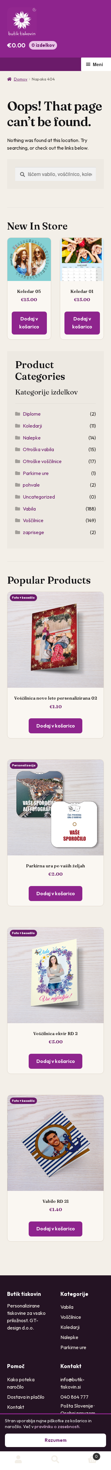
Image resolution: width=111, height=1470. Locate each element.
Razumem (56, 1440)
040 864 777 (74, 1397)
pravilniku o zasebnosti (57, 1426)
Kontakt (15, 1407)
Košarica (86, 1454)
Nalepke (32, 438)
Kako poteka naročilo (21, 1383)
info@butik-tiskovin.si (72, 1383)
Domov (20, 79)
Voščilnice (33, 520)
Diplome (32, 414)
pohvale (31, 485)
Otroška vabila (38, 449)
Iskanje (55, 1459)
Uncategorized (39, 497)
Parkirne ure (36, 473)
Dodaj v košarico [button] (55, 726)
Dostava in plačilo (25, 1397)
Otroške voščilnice (42, 461)
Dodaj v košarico (29, 323)
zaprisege (33, 532)
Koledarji (32, 426)
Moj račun (18, 1459)
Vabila (29, 509)
